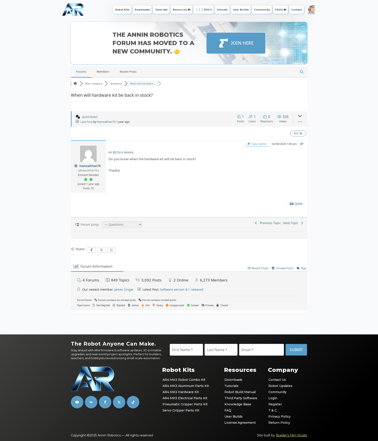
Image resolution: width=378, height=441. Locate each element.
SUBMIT (296, 349)
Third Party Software (240, 398)
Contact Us (277, 380)
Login (272, 398)
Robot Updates (280, 386)
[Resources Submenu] (189, 10)
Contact (296, 9)
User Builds (241, 9)
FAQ (227, 410)
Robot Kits (122, 9)
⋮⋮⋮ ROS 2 (204, 9)
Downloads (142, 9)
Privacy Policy (279, 416)
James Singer (124, 289)
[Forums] (75, 83)
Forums (81, 72)
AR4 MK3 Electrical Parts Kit (185, 398)
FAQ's (279, 9)
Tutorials (161, 9)
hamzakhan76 (106, 122)
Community (262, 9)
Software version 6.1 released (181, 289)
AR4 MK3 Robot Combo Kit (184, 380)
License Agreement (240, 423)
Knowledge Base (237, 404)
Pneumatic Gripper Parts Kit (185, 404)
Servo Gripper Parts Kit (181, 410)
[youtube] (77, 402)
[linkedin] (91, 402)
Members (103, 72)
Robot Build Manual (240, 392)
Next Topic (291, 223)
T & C (272, 410)
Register (275, 404)
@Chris (118, 152)
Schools (222, 9)
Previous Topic (269, 223)
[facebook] (105, 402)
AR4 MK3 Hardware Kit (181, 392)
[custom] (119, 402)
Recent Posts (128, 72)
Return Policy (279, 423)
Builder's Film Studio (291, 435)
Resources (180, 9)
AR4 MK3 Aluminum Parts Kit (186, 386)
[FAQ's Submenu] (285, 10)
